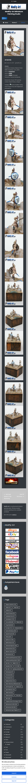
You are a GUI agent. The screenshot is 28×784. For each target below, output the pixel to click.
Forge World (9, 625)
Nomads (9, 666)
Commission (10, 619)
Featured (7, 729)
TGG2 (18, 695)
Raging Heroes (10, 680)
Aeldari (8, 607)
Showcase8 (8, 755)
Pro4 (6, 747)
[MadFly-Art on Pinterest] (12, 561)
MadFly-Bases (10, 642)
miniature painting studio (13, 660)
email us (14, 514)
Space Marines (10, 689)
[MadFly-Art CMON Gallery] (12, 546)
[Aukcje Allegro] (12, 530)
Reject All (14, 780)
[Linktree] (12, 541)
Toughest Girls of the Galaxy (13, 701)
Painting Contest (9, 742)
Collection (7, 724)
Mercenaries (9, 654)
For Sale (9, 628)
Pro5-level (9, 677)
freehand (18, 628)
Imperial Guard (10, 633)
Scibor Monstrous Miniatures (13, 683)
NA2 (8, 663)
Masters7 (14, 22)
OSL (8, 669)
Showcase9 (8, 757)
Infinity (8, 636)
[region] (14, 772)
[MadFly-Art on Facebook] (12, 552)
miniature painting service (13, 657)
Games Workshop (11, 631)
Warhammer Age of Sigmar (13, 710)
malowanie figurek (11, 645)
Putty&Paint (12, 71)
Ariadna (8, 610)
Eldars (19, 622)
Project (7, 752)
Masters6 (7, 734)
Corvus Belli (9, 622)
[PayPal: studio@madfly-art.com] (12, 571)
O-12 (17, 666)
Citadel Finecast (10, 613)
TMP (8, 698)
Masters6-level (10, 648)
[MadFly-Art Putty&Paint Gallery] (12, 566)
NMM (15, 663)
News (6, 739)
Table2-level (9, 692)
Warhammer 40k (11, 707)
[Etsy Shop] (12, 538)
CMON (10, 73)
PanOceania (9, 672)
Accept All (14, 773)
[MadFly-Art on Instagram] (12, 556)
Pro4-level (9, 675)
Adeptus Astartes (11, 604)
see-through (9, 686)
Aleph (16, 607)
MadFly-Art (18, 63)
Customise (14, 777)
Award (8, 744)
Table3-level (9, 695)
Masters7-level (10, 651)
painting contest (17, 669)
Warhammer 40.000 (11, 704)
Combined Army (10, 616)
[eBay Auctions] (12, 534)
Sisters (18, 686)
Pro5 (6, 749)
